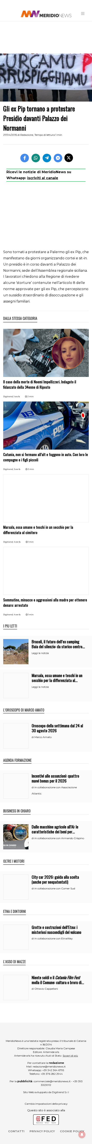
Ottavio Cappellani (46, 988)
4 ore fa (17, 542)
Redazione (26, 134)
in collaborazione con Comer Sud (54, 888)
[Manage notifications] (82, 1134)
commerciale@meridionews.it (52, 1081)
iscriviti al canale (42, 178)
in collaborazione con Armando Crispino (59, 838)
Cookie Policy (72, 1131)
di (33, 737)
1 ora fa (17, 396)
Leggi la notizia (40, 653)
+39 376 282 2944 (52, 1073)
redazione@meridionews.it (49, 1066)
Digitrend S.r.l (60, 1092)
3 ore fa (17, 469)
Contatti (16, 1131)
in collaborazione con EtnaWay (53, 938)
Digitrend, (8, 396)
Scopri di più (70, 1055)
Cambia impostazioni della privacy (46, 1103)
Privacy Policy (42, 1131)
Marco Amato (43, 737)
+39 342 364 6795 (53, 1070)
